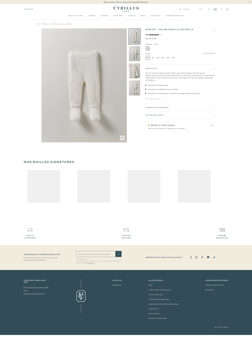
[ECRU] (148, 48)
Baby (142, 16)
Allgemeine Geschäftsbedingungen (163, 304)
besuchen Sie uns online (34, 294)
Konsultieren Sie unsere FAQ (36, 287)
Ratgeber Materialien (214, 285)
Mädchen (117, 16)
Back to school (76, 16)
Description (151, 68)
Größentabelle (209, 53)
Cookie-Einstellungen (157, 318)
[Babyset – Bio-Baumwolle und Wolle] (134, 36)
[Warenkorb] (227, 9)
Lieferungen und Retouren (159, 290)
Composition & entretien (157, 107)
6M (163, 58)
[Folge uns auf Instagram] (196, 257)
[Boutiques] (215, 9)
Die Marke (116, 285)
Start (39, 24)
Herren (104, 16)
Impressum (153, 309)
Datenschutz (153, 313)
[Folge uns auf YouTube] (208, 257)
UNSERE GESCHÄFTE (222, 236)
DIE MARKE (28, 9)
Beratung (209, 290)
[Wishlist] (221, 9)
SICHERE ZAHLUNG (126, 236)
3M (157, 58)
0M (147, 58)
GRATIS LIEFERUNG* (30, 236)
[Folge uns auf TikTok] (214, 257)
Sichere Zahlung (155, 295)
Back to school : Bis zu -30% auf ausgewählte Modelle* (126, 2)
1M (153, 58)
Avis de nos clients (154, 115)
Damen (92, 16)
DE (200, 9)
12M (173, 58)
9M (168, 58)
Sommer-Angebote (175, 16)
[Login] (209, 9)
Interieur (156, 16)
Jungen (131, 16)
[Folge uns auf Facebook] (190, 257)
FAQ (150, 285)
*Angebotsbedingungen (158, 299)
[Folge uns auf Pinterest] (202, 257)
